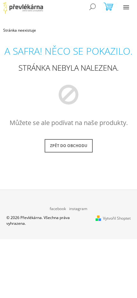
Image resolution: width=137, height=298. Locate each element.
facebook (58, 208)
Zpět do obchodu (68, 145)
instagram (78, 208)
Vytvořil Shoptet (117, 218)
